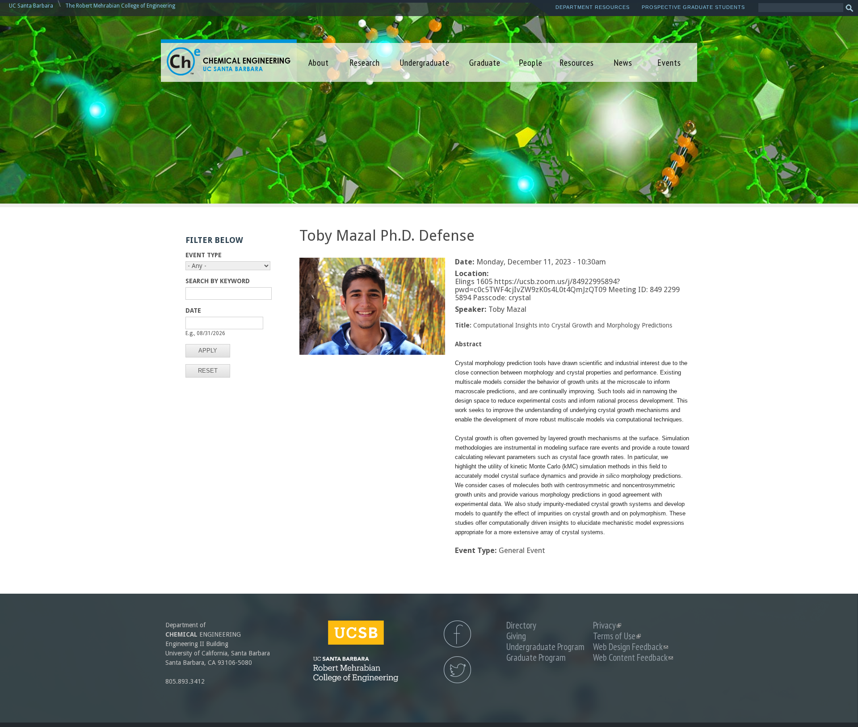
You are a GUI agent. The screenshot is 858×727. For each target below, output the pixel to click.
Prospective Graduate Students (693, 7)
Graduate (484, 62)
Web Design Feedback (630, 647)
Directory (521, 625)
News (623, 62)
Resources (576, 62)
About (318, 62)
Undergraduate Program (545, 647)
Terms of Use (617, 636)
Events (669, 62)
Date (193, 310)
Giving (516, 636)
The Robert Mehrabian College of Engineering (120, 6)
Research (364, 62)
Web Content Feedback (633, 657)
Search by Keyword (217, 281)
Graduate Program (536, 657)
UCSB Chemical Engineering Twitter (457, 669)
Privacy (607, 625)
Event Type (203, 255)
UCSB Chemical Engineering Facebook (457, 634)
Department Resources (592, 7)
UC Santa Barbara (31, 6)
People (531, 62)
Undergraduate (425, 62)
